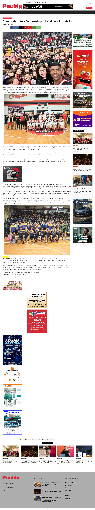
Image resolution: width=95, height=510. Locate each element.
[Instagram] (91, 3)
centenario (38, 439)
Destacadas (75, 145)
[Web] (82, 119)
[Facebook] (87, 3)
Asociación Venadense (27, 439)
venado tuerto (52, 439)
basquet (33, 439)
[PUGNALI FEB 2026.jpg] (37, 422)
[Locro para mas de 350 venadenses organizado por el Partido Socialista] (82, 138)
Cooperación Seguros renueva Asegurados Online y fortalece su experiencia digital (84, 461)
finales (43, 439)
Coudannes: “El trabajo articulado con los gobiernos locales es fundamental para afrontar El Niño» (65, 462)
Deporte (6, 14)
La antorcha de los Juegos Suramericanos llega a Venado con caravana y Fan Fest (47, 461)
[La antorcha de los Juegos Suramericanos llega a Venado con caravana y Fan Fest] (47, 451)
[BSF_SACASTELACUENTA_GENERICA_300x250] (82, 235)
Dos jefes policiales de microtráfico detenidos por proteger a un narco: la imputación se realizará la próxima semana (82, 190)
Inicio (3, 14)
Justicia (74, 186)
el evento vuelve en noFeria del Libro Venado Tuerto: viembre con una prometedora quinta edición (82, 169)
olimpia (47, 439)
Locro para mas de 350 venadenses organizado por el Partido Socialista (81, 148)
